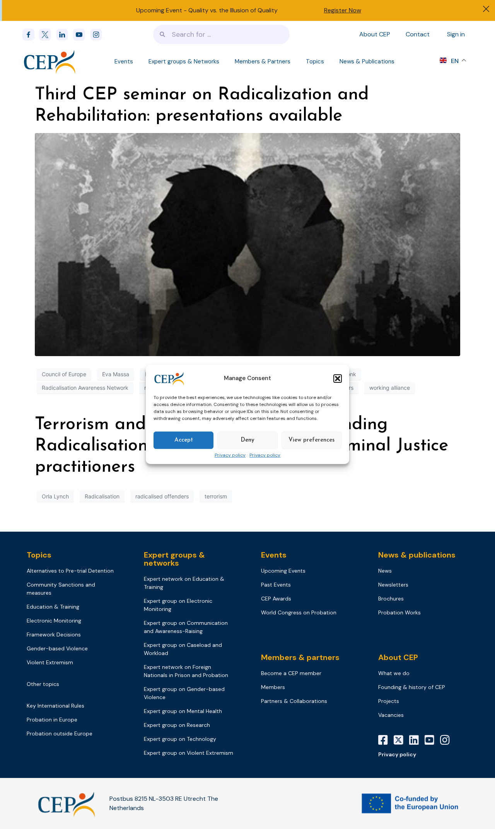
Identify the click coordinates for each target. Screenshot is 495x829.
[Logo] (50, 61)
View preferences (311, 440)
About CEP (374, 34)
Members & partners (300, 657)
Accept (183, 440)
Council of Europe (64, 374)
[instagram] (98, 35)
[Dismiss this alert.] (486, 10)
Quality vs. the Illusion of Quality (233, 10)
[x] (47, 35)
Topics (315, 61)
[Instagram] (448, 740)
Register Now (342, 10)
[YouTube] (432, 740)
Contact (418, 34)
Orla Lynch (55, 496)
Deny (247, 440)
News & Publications (367, 61)
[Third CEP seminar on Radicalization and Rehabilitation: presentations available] (247, 244)
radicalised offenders (162, 496)
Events (123, 61)
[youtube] (81, 35)
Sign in (456, 34)
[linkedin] (64, 35)
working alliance (389, 387)
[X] (401, 740)
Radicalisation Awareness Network (85, 387)
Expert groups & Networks (183, 61)
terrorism (216, 496)
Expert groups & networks (174, 559)
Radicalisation (102, 496)
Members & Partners (262, 61)
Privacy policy (230, 455)
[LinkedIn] (417, 740)
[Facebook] (30, 35)
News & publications (417, 555)
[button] (337, 378)
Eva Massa (115, 374)
